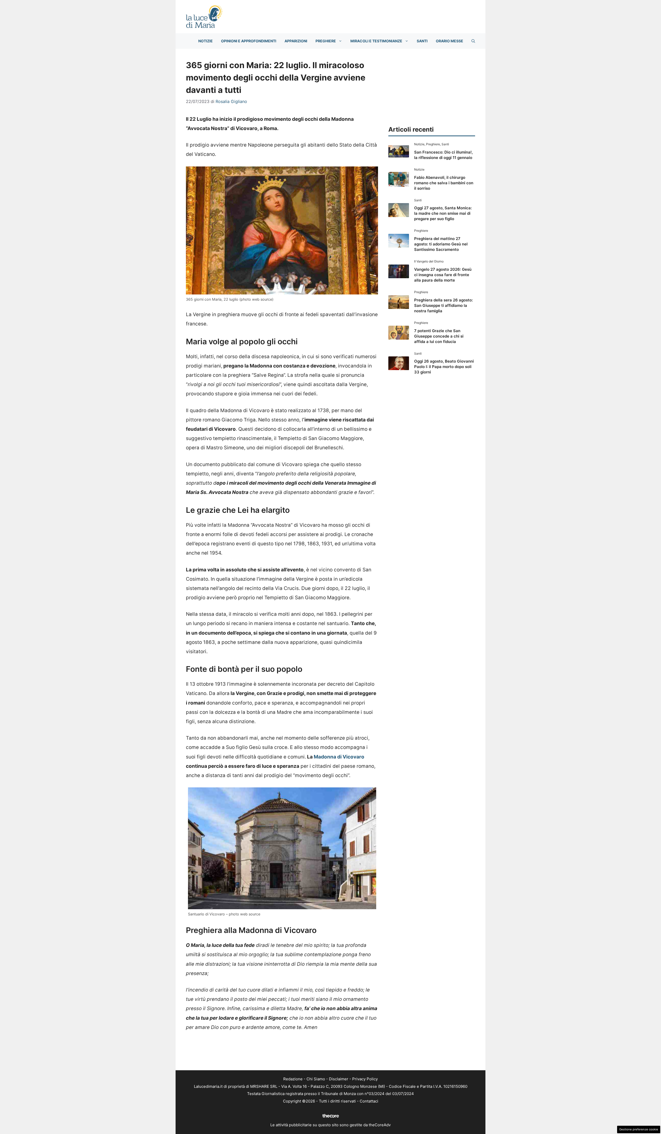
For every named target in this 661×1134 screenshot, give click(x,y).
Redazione (293, 1078)
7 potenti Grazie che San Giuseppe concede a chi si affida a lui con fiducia (438, 336)
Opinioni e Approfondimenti (248, 41)
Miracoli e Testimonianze (376, 41)
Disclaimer (338, 1078)
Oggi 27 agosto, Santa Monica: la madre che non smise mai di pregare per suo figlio (443, 213)
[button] (473, 41)
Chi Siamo (315, 1078)
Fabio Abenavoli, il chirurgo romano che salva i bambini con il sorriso (443, 183)
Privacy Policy (365, 1078)
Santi (422, 41)
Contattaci (369, 1101)
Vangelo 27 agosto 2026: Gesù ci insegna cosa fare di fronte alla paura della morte (442, 275)
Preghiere (326, 41)
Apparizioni (296, 41)
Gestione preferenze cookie (638, 1129)
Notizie (205, 41)
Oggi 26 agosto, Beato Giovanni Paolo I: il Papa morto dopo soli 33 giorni (444, 366)
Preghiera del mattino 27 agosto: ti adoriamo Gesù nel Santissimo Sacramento (441, 244)
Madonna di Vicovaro (339, 757)
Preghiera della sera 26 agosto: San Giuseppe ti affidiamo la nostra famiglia (443, 305)
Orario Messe (449, 41)
